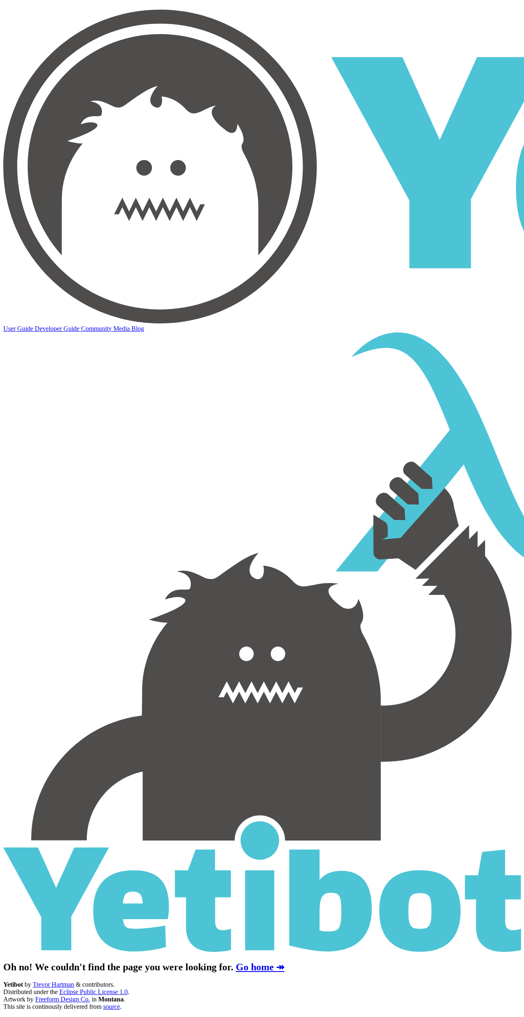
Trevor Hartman (53, 984)
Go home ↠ (260, 967)
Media (122, 328)
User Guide (19, 328)
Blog (137, 328)
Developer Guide (58, 328)
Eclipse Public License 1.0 (93, 991)
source (111, 1006)
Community (97, 328)
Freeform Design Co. (62, 999)
